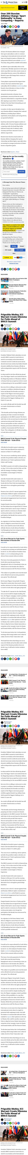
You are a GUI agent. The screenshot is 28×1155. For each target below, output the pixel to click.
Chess (17, 152)
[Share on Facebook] (2, 26)
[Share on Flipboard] (16, 26)
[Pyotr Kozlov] (2, 325)
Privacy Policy (15, 174)
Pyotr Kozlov (9, 324)
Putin (12, 655)
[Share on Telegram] (7, 26)
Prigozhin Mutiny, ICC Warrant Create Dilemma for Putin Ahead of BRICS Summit (14, 318)
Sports (13, 152)
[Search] (24, 2)
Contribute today (22, 7)
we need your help (18, 222)
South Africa (18, 655)
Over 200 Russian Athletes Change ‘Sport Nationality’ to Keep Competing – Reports (13, 17)
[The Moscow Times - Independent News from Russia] (10, 2)
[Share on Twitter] (5, 26)
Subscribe (21, 171)
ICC (24, 655)
